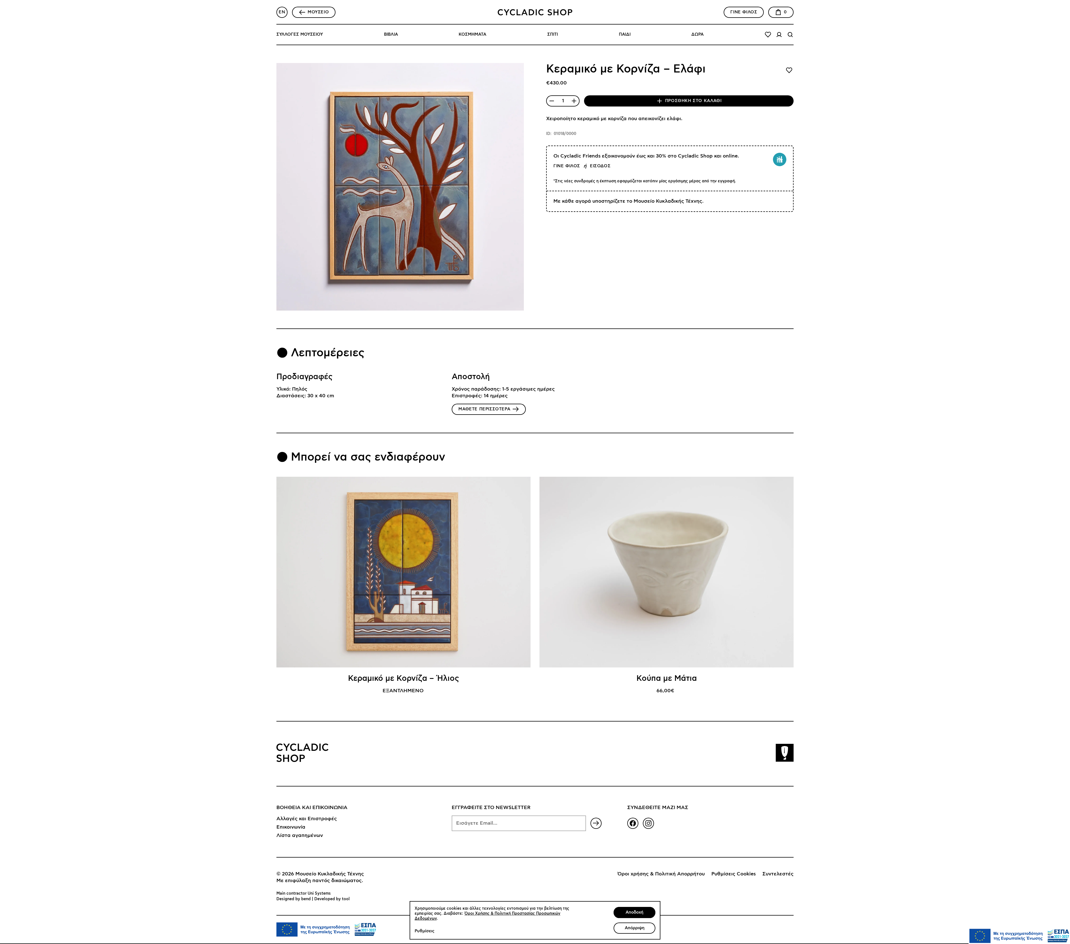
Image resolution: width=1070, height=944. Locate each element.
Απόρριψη (635, 928)
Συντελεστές (778, 874)
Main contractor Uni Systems (303, 893)
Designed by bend (293, 899)
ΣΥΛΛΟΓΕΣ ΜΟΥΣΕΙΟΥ (299, 34)
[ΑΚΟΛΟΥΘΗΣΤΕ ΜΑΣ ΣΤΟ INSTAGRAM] (648, 823)
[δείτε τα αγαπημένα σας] (768, 34)
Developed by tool (332, 899)
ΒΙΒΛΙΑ (391, 34)
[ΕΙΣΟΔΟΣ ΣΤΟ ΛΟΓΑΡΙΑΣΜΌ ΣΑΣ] (779, 34)
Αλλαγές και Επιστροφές (306, 818)
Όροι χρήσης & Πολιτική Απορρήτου (661, 874)
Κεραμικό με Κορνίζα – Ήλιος (403, 678)
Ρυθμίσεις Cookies (733, 874)
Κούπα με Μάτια (666, 678)
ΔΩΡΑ (697, 34)
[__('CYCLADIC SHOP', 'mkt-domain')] (535, 12)
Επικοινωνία (290, 827)
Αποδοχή (634, 912)
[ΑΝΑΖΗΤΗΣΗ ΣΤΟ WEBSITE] (790, 34)
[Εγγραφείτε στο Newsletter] (596, 823)
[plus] (574, 101)
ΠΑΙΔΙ (625, 34)
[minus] (551, 101)
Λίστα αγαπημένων (299, 835)
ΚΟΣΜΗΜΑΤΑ (472, 34)
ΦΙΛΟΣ (743, 12)
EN (282, 12)
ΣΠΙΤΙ (552, 34)
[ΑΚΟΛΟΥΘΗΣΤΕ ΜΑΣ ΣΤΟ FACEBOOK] (632, 823)
